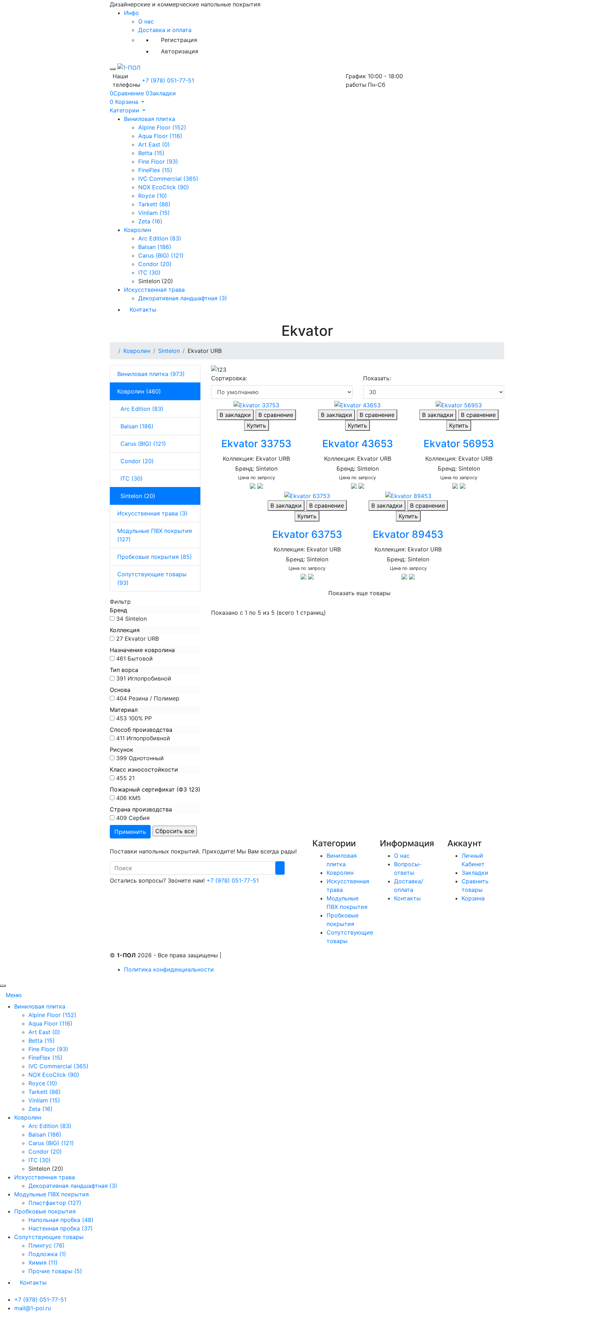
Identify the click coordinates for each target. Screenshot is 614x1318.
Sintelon (169, 350)
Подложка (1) (47, 1254)
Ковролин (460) (139, 391)
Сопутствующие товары (49, 1236)
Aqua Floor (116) (160, 135)
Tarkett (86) (154, 204)
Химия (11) (43, 1262)
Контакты (143, 309)
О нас (146, 21)
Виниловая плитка (149, 118)
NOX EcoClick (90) (163, 187)
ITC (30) (149, 272)
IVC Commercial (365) (168, 178)
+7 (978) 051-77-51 (168, 80)
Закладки (475, 872)
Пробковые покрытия (45, 1211)
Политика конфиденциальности (169, 969)
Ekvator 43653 (357, 444)
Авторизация (179, 51)
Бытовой (140, 658)
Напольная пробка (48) (60, 1219)
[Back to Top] (3, 986)
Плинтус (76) (46, 1245)
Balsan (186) (154, 246)
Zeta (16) (150, 221)
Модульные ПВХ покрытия (51, 1194)
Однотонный (146, 758)
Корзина (473, 898)
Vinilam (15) (154, 212)
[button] (127, 101)
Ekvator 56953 (459, 444)
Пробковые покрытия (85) (154, 556)
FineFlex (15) (155, 170)
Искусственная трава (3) (152, 513)
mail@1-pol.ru (32, 1308)
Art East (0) (154, 144)
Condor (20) (155, 264)
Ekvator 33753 (256, 444)
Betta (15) (151, 153)
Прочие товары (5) (55, 1271)
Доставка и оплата (165, 29)
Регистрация (179, 39)
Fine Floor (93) (158, 161)
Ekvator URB (142, 638)
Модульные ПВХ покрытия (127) (154, 535)
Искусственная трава (154, 289)
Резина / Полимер (154, 698)
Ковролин (137, 229)
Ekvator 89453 (408, 534)
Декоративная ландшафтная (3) (182, 298)
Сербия (139, 817)
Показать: (377, 378)
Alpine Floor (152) (162, 127)
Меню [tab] (14, 995)
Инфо (131, 12)
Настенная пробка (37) (60, 1228)
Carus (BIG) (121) (161, 255)
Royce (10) (152, 195)
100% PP (140, 718)
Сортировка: (229, 378)
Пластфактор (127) (54, 1202)
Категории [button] (125, 110)
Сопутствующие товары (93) (152, 578)
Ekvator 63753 (307, 534)
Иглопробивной (149, 678)
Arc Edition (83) (159, 238)
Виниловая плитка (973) (151, 373)
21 (132, 778)
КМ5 (135, 797)
